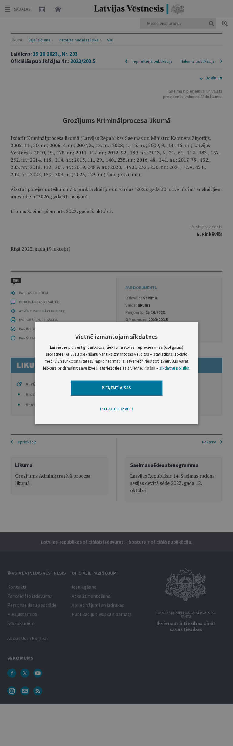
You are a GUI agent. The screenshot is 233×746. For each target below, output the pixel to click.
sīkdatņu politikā (174, 368)
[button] (116, 408)
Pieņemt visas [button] (116, 387)
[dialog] (116, 373)
